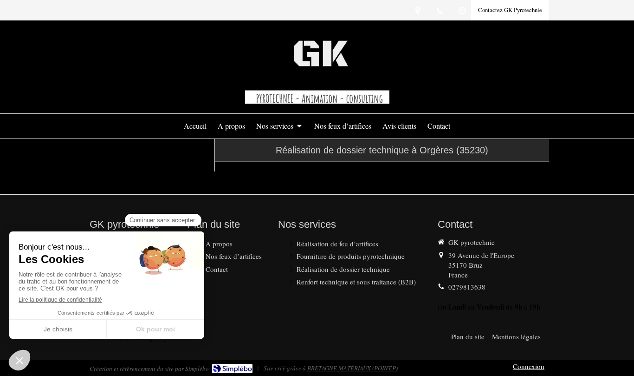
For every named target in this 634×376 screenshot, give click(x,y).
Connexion (528, 366)
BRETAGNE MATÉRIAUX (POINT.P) (352, 368)
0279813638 (466, 286)
